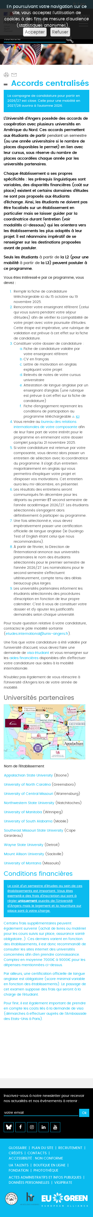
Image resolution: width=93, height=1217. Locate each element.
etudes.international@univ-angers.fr (37, 633)
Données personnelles (29, 1182)
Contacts (37, 1153)
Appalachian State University (28, 775)
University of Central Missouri (28, 793)
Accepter (35, 32)
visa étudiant (38, 652)
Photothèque (45, 1170)
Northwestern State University (29, 803)
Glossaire (18, 1147)
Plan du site (42, 1147)
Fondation (19, 1170)
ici (77, 416)
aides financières (23, 658)
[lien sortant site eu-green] (64, 1202)
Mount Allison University (24, 854)
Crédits (16, 1153)
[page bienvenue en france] (11, 1202)
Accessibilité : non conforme (36, 1158)
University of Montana (22, 863)
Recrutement (70, 1147)
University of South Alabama (28, 821)
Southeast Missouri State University (33, 830)
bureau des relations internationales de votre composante (45, 424)
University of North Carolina (27, 784)
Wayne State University (23, 844)
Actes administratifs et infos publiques (45, 1177)
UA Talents (19, 1165)
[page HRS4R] (29, 1202)
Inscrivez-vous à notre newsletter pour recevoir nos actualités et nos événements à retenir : (44, 1098)
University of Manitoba (23, 812)
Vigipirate (63, 1182)
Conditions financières (38, 874)
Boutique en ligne (49, 1165)
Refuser (60, 32)
